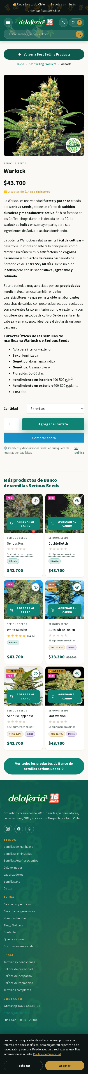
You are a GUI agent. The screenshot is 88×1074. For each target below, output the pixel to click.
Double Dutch (58, 543)
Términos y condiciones (19, 962)
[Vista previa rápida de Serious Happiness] (35, 673)
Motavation (57, 716)
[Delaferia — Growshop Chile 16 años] (36, 22)
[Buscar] (79, 34)
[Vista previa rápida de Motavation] (77, 673)
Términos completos (17, 990)
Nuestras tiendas (15, 918)
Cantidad (11, 408)
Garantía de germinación (20, 911)
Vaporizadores (13, 874)
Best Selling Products (42, 64)
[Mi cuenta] (63, 22)
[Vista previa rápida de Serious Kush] (35, 501)
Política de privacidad (18, 969)
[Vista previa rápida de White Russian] (35, 587)
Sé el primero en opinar (20, 554)
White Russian (17, 630)
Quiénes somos (14, 939)
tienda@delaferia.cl (17, 1013)
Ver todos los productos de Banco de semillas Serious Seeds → (44, 766)
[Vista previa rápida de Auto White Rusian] (77, 587)
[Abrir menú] (8, 22)
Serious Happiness (20, 716)
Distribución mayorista (19, 946)
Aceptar (64, 1066)
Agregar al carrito (53, 424)
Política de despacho (18, 976)
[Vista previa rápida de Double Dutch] (77, 501)
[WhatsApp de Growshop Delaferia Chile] (29, 829)
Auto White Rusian (62, 630)
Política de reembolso (18, 983)
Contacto (10, 932)
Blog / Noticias (13, 925)
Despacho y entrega (17, 904)
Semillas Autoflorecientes (21, 860)
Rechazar (23, 1066)
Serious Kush (16, 543)
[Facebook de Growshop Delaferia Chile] (18, 829)
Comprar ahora (44, 438)
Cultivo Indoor (13, 867)
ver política (79, 450)
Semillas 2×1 (12, 881)
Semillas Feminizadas (18, 853)
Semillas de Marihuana (18, 846)
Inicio (20, 64)
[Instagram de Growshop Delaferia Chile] (8, 829)
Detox (8, 888)
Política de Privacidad (47, 1054)
